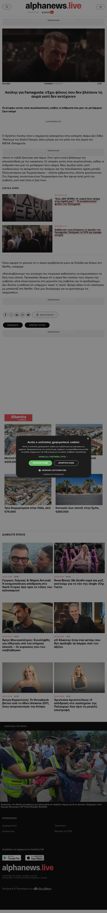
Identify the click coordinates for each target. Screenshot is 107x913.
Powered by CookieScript (53, 474)
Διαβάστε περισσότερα (76, 452)
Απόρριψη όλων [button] (66, 463)
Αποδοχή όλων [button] (40, 463)
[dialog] (53, 456)
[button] (53, 457)
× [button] (88, 439)
